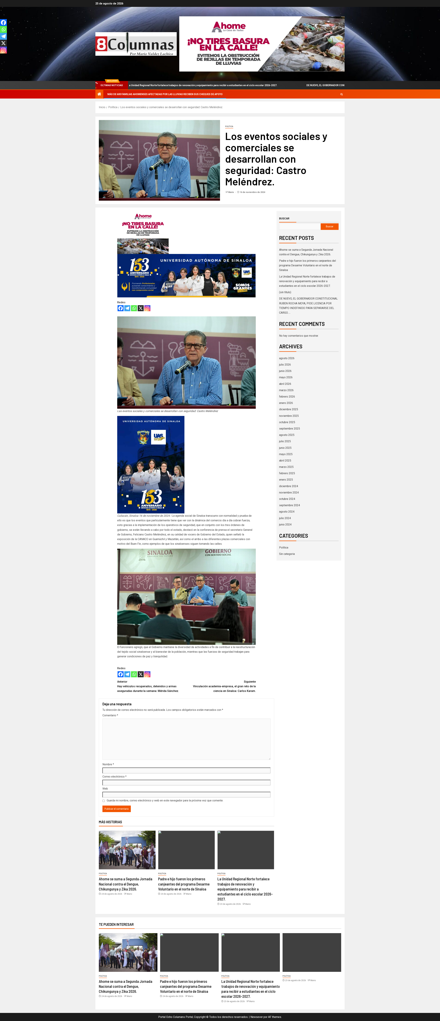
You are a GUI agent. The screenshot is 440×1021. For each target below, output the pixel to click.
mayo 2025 (286, 454)
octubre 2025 (287, 422)
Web (105, 788)
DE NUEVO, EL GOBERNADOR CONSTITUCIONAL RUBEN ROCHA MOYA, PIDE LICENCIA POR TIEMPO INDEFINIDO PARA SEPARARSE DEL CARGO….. (322, 85)
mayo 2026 (286, 377)
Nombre (108, 764)
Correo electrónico (114, 776)
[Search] (341, 94)
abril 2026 (285, 383)
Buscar (284, 218)
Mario (231, 192)
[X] (141, 308)
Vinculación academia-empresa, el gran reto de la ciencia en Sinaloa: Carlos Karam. (224, 686)
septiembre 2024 (289, 505)
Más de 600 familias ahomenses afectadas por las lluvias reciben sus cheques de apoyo (165, 94)
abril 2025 (285, 460)
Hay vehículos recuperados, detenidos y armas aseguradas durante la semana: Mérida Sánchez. (148, 686)
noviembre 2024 (289, 492)
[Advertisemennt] (262, 43)
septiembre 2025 (289, 428)
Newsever (256, 1017)
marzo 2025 (286, 467)
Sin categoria (287, 554)
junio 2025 (285, 447)
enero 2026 (286, 403)
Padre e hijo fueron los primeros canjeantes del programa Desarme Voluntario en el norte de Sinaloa (184, 884)
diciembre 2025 (288, 409)
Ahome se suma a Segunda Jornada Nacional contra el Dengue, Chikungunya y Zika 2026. (125, 884)
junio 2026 (285, 371)
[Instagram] (147, 308)
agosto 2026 (286, 358)
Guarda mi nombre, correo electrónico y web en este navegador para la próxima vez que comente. (165, 800)
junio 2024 (285, 524)
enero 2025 (286, 479)
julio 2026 (285, 364)
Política (229, 126)
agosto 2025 (286, 435)
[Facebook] (121, 308)
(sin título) (285, 292)
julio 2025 (285, 441)
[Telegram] (127, 308)
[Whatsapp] (134, 308)
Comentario (110, 715)
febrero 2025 (287, 473)
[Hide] (1, 56)
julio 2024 (285, 518)
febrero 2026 (287, 396)
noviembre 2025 (289, 415)
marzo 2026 (286, 390)
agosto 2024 (286, 511)
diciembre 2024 (288, 486)
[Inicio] (99, 94)
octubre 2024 (287, 499)
